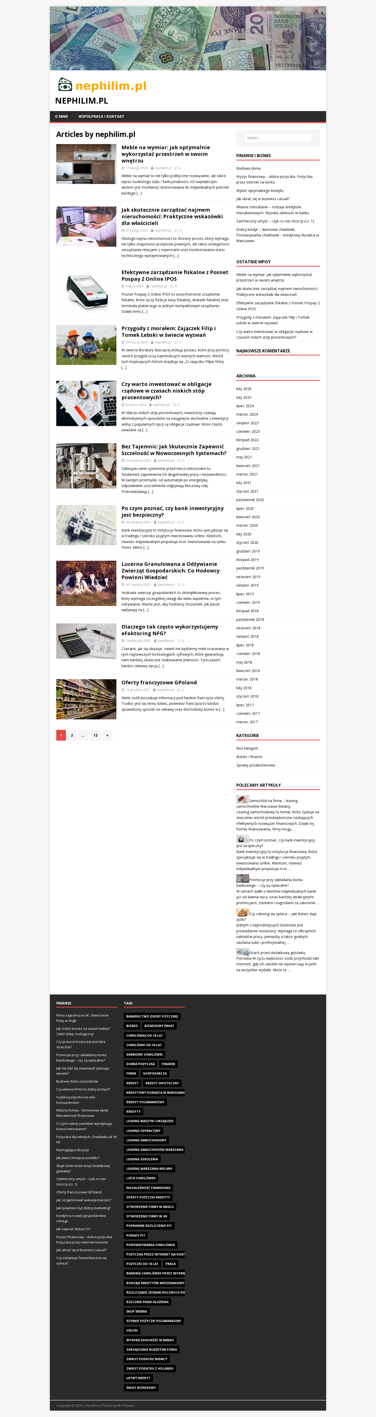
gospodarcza (155, 1073)
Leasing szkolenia (142, 1159)
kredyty (133, 1111)
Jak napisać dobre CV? (73, 1229)
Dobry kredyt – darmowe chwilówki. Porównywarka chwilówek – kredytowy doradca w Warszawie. (277, 235)
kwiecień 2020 (248, 516)
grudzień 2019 (248, 551)
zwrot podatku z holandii (149, 1368)
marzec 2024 (247, 414)
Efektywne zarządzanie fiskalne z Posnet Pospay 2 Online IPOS (174, 275)
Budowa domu (248, 168)
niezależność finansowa (148, 1188)
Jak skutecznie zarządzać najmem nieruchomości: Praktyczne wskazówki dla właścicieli (172, 216)
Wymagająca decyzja (72, 1150)
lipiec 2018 (245, 645)
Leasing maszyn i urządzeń (149, 1121)
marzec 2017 (247, 721)
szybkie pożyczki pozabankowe (153, 1321)
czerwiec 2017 (248, 713)
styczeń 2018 (247, 696)
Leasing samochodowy (146, 1140)
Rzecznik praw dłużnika (147, 1302)
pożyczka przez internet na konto (157, 1254)
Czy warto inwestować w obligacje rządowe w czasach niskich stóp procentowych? (166, 391)
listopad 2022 (247, 439)
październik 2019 (250, 568)
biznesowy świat (159, 1026)
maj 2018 (244, 662)
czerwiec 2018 (248, 653)
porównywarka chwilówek (150, 1245)
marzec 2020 (247, 525)
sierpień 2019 (247, 585)
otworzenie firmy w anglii (150, 1207)
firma (131, 1073)
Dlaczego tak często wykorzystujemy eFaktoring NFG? (169, 630)
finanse (168, 1064)
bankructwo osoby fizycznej (152, 1016)
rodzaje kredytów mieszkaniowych (157, 1283)
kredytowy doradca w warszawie (156, 1092)
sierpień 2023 (247, 422)
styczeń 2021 (247, 491)
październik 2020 (250, 499)
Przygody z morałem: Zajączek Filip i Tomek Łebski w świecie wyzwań (168, 331)
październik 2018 (250, 619)
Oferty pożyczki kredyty (148, 1197)
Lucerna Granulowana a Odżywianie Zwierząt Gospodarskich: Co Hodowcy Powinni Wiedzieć (170, 570)
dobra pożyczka (140, 1064)
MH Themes (125, 1405)
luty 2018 (243, 687)
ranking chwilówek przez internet (157, 1273)
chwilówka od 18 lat (144, 1035)
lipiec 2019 (245, 593)
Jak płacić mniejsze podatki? (77, 1157)
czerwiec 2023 (248, 431)
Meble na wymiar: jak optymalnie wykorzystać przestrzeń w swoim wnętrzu (165, 154)
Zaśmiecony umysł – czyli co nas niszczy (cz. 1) (275, 221)
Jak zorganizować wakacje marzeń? (83, 1200)
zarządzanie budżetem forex (151, 1349)
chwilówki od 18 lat (144, 1045)
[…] (139, 193)
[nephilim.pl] (188, 67)
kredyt (132, 1083)
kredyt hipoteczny (162, 1083)
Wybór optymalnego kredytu (259, 190)
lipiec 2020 (245, 508)
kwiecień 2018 (248, 670)
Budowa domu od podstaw (77, 1081)
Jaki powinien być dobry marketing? (83, 1208)
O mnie (61, 116)
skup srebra (136, 1311)
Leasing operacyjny (143, 1131)
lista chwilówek (141, 1178)
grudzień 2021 (248, 448)
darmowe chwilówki (144, 1054)
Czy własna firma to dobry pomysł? (83, 1089)
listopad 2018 (247, 610)
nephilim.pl (162, 168)
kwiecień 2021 (248, 465)
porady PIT (135, 1235)
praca (170, 1264)
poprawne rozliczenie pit (149, 1226)
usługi (132, 1330)
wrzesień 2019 (248, 576)
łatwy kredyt (138, 1378)
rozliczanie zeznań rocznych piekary (159, 1292)
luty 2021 (243, 482)
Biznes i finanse (249, 756)
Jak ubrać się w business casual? (262, 198)
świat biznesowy (141, 1388)
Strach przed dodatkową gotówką (277, 952)
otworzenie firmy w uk (146, 1216)
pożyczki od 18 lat (142, 1264)
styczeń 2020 (247, 542)
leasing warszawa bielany (149, 1168)
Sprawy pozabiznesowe (255, 765)
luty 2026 (243, 388)
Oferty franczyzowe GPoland (159, 682)
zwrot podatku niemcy (146, 1359)
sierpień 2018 (247, 636)
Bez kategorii (247, 748)
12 (95, 735)
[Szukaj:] (278, 138)
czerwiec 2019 (248, 602)
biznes (132, 1026)
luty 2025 (243, 397)
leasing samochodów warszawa (154, 1150)
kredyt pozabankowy (145, 1102)
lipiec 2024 (245, 405)
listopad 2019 (247, 559)
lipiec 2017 (245, 704)
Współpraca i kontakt (101, 116)
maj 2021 (244, 457)
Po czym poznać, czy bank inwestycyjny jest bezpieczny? (172, 511)
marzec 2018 (247, 679)
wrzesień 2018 (248, 627)
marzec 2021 (247, 474)
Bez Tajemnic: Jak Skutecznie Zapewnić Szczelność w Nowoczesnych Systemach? (174, 450)
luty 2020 (243, 534)
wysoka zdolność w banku (150, 1340)
